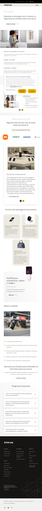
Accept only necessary (22, 91)
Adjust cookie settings (10, 89)
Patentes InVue (6, 476)
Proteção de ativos (7, 451)
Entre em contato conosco (33, 463)
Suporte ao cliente (20, 1)
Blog (30, 453)
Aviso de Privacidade (19, 453)
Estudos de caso (32, 451)
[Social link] (5, 508)
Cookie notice (13, 86)
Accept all (32, 91)
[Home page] (8, 5)
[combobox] (34, 1)
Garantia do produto (7, 471)
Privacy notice (19, 86)
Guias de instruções (32, 455)
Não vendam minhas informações (19, 456)
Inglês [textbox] (33, 1)
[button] (22, 110)
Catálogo (30, 457)
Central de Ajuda (6, 463)
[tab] (21, 394)
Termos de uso (30, 501)
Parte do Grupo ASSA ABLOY (9, 503)
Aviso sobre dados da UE (20, 459)
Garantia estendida (7, 473)
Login (27, 1)
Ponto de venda (6, 455)
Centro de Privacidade (20, 451)
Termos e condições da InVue (20, 501)
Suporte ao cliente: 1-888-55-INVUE (32, 466)
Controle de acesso (7, 453)
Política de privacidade (8, 501)
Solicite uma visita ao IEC (8, 467)
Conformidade (6, 469)
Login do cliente (6, 465)
